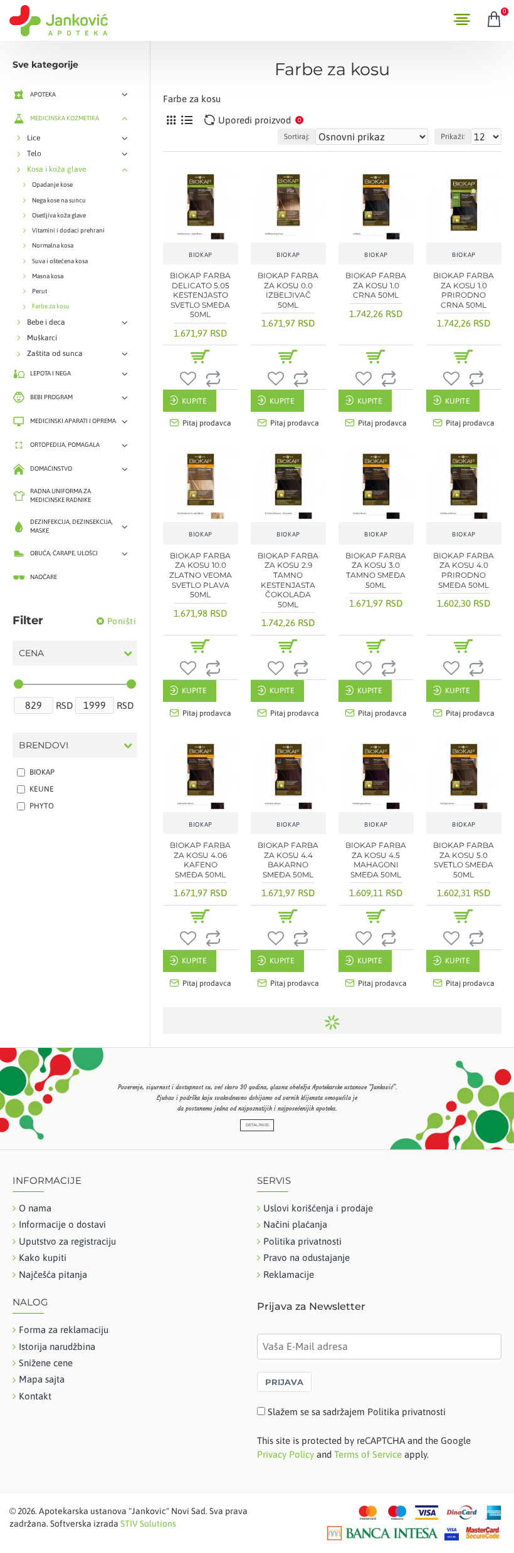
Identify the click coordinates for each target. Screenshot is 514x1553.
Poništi (122, 621)
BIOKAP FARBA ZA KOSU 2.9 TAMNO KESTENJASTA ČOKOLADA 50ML (288, 580)
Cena (31, 653)
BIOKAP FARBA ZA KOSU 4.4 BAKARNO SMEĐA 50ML (288, 859)
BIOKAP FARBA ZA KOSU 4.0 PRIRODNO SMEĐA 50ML (463, 570)
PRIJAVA (284, 1382)
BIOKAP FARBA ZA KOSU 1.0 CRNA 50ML (375, 285)
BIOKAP (200, 254)
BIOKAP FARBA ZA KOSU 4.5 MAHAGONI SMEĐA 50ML (375, 859)
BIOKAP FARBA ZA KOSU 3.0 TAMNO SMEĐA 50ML (375, 570)
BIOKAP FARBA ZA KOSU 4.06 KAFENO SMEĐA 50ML (200, 859)
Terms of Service (368, 1454)
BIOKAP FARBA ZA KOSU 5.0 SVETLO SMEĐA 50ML (463, 859)
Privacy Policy (285, 1454)
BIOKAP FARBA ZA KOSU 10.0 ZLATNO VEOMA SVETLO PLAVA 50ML (200, 575)
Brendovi (43, 745)
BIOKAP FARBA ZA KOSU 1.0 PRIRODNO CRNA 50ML (463, 290)
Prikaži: (452, 136)
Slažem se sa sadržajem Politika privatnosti (357, 1411)
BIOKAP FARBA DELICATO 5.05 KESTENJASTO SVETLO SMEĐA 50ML (200, 295)
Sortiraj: (296, 136)
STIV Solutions (148, 1524)
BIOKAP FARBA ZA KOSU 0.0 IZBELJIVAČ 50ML (288, 290)
